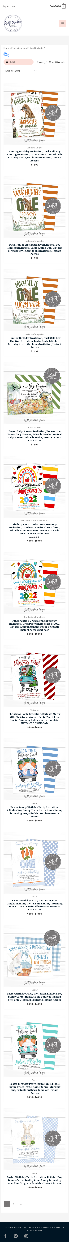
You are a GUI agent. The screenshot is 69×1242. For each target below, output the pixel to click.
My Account (9, 6)
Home (7, 48)
